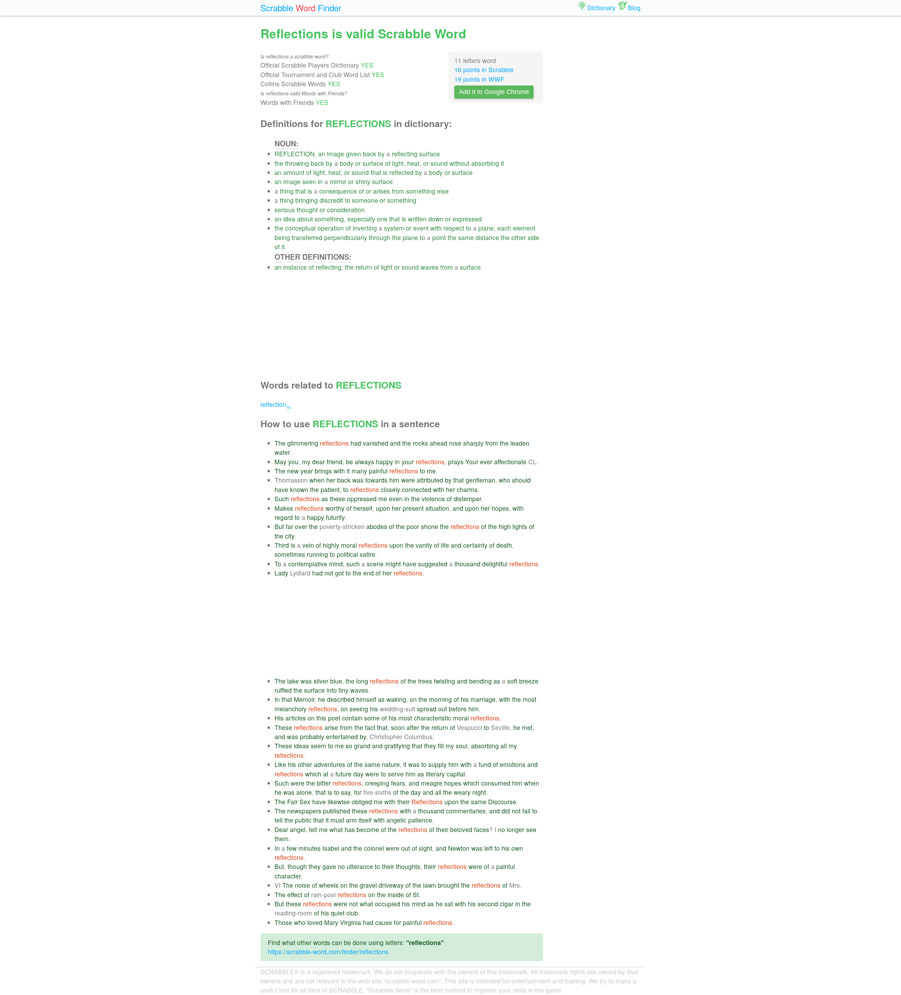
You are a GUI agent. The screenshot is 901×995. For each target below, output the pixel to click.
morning (440, 699)
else (443, 191)
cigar (506, 903)
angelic (396, 819)
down (435, 218)
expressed (467, 218)
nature (391, 764)
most (529, 699)
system (394, 227)
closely (390, 489)
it (502, 163)
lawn (429, 885)
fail (526, 810)
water (282, 452)
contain (352, 717)
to (347, 200)
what (336, 829)
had (356, 443)
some (372, 717)
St (416, 894)
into (332, 690)
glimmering (302, 443)
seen (309, 181)
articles (295, 717)
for (357, 792)
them (282, 838)
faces (481, 829)
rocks (420, 443)
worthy (335, 508)
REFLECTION (295, 153)
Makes (284, 508)
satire (367, 554)
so (349, 745)
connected (416, 489)
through (379, 237)
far (289, 526)
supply (437, 764)
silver (321, 680)
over (301, 526)
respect (453, 227)
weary (462, 792)
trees (425, 680)
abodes (376, 526)
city (289, 535)
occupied (387, 903)
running (317, 554)
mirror (338, 181)
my (306, 461)
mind (336, 563)
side (533, 237)
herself (362, 508)
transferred (307, 237)
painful (378, 470)
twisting (444, 680)
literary (435, 773)
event (421, 227)
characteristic (432, 717)
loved (314, 922)
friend (334, 461)
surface (429, 153)
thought (307, 209)
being (282, 237)
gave (329, 866)
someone (365, 200)
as (324, 498)
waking (396, 699)
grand (362, 745)
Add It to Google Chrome (494, 91)
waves (430, 267)
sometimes (290, 554)
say (346, 792)
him (394, 480)
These (283, 727)
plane (486, 227)
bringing (306, 200)
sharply (473, 443)
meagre (431, 783)
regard (284, 517)
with (436, 227)
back (369, 153)
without (459, 163)
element (524, 227)
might (393, 563)
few (292, 848)
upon (383, 508)
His (279, 717)
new (293, 470)
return (363, 267)
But (279, 526)
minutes (309, 848)
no (501, 829)
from (398, 191)
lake (293, 680)
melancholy (291, 708)
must (337, 819)
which (313, 773)
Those (283, 922)
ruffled (283, 690)
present (413, 508)
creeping (377, 783)
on (413, 699)
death (504, 545)
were (408, 480)
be (349, 461)
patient (330, 489)
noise (302, 885)
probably (312, 736)
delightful (495, 563)
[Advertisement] (409, 321)
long (362, 680)
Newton (459, 848)
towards (376, 480)
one (382, 218)
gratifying (397, 745)
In (277, 699)
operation (330, 227)
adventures (329, 764)
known (299, 489)
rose (455, 443)
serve (396, 773)
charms (467, 489)
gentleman (480, 480)
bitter (324, 783)
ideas (301, 745)
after (413, 727)
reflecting (404, 153)
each (504, 227)
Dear (281, 829)
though (297, 866)
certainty (475, 545)
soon (398, 727)
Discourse (502, 801)
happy (384, 461)
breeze (528, 680)
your (408, 461)
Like (280, 764)
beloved (461, 829)
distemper (467, 498)
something (420, 191)
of (387, 163)
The (280, 443)
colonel (374, 848)
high (505, 526)
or (358, 163)
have (281, 489)
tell (279, 819)
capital (456, 773)
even (396, 498)
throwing (297, 163)
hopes (500, 508)
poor (413, 526)
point (439, 237)
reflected (401, 172)
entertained (342, 736)
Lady (281, 572)
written (417, 218)
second (488, 903)
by (381, 153)
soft (512, 680)
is (385, 172)
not (329, 572)
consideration (346, 209)
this (321, 717)
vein (308, 545)
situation (437, 508)
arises (381, 191)
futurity (335, 517)
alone (304, 792)
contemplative (307, 563)
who (504, 480)
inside (396, 894)
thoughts (408, 866)
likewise (339, 801)
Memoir (304, 699)
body (346, 163)
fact (370, 727)
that (376, 172)
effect (294, 894)
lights (519, 526)
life (445, 545)
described (340, 699)
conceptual (300, 227)
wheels (329, 885)
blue (336, 680)
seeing (358, 708)
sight (425, 848)
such (353, 563)
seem (318, 745)
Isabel (330, 848)
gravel (368, 885)
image (335, 153)
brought (448, 885)
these (337, 498)
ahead (438, 443)
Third (282, 545)
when (317, 480)
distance (487, 237)
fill (441, 745)
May (280, 461)
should (521, 480)
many (359, 470)
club (352, 912)
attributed (430, 480)
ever (486, 461)
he (321, 699)
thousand (467, 563)
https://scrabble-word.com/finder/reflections (328, 951)
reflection (275, 404)
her (330, 480)
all (503, 745)
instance (295, 267)
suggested (432, 563)
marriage (483, 699)
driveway (391, 885)
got (339, 572)
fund (485, 764)
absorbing (485, 163)
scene (375, 563)
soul (461, 745)
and (395, 443)
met (527, 727)
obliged (362, 801)
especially (361, 218)
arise (331, 727)
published (336, 810)
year (307, 470)
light (398, 163)
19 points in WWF (479, 79)
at (325, 773)
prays (456, 461)
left (488, 848)
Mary (331, 922)
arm (351, 819)
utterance (360, 866)
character (288, 875)
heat (413, 163)
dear (318, 461)
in (320, 181)
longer (515, 829)
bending (480, 680)
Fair (292, 801)
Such (282, 498)
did (506, 810)
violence (433, 498)
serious (285, 209)
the (279, 163)
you (293, 461)
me (431, 470)
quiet (338, 912)
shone (429, 526)
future (343, 773)
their (403, 801)
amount (293, 172)
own (517, 848)
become (368, 829)
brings (323, 470)
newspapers (304, 810)
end (368, 572)
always (364, 461)
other (518, 237)
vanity (424, 545)
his (465, 699)
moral (349, 545)
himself (366, 699)
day (358, 773)
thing (287, 191)
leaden (519, 443)
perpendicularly (345, 237)
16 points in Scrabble (483, 69)
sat (449, 903)
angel (297, 829)
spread (426, 708)
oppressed (362, 498)
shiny (362, 181)
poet (334, 717)
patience (420, 819)
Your (471, 461)
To (278, 563)
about (305, 218)
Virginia (350, 922)
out (442, 708)
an (321, 153)
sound (439, 163)
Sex (305, 801)
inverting (365, 227)
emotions (512, 764)
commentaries (466, 810)
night (479, 792)
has (350, 829)
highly (331, 545)
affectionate (510, 461)
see (531, 829)
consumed (495, 783)
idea (289, 218)
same (466, 237)
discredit (331, 200)
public (303, 819)
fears (398, 783)
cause (383, 922)
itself (365, 819)
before (458, 708)
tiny (343, 690)
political (347, 554)
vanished (375, 443)
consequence (338, 191)
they (430, 745)
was (358, 480)
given (353, 153)
